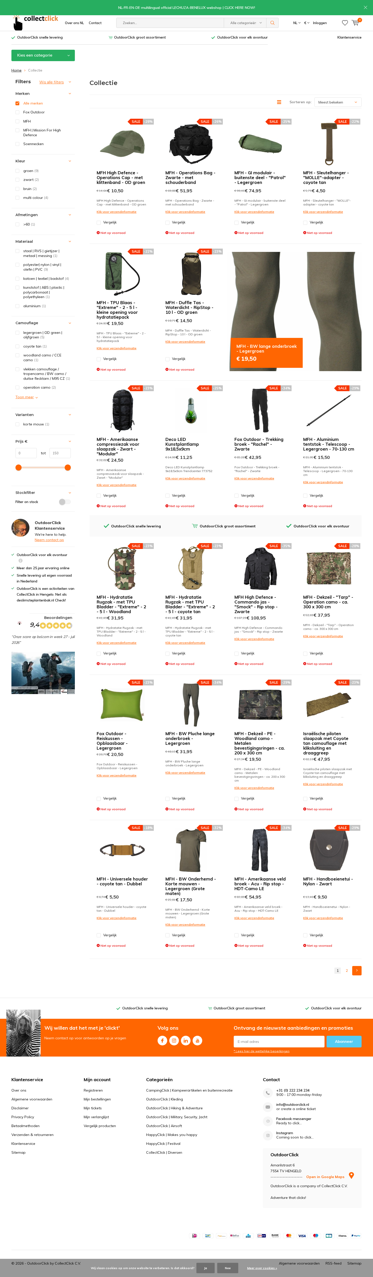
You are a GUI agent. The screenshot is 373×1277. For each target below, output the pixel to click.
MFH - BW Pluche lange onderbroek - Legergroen (190, 738)
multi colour (35, 197)
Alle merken (33, 103)
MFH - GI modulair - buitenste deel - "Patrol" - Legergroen (260, 177)
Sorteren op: (301, 102)
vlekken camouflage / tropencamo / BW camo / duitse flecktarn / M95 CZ (46, 374)
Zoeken (272, 23)
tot (41, 453)
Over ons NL (74, 23)
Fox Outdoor (34, 112)
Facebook (162, 1040)
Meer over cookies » (262, 1268)
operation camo (39, 387)
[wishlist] (345, 22)
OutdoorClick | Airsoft (164, 1126)
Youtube (197, 1040)
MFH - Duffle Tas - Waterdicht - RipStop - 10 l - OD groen (189, 307)
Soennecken (33, 144)
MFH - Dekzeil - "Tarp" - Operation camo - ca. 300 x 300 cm (328, 601)
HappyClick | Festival (163, 1143)
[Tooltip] (21, 561)
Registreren (93, 1090)
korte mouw (36, 424)
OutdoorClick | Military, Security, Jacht (176, 1117)
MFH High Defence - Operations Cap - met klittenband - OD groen (121, 177)
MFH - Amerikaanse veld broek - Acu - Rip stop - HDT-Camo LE (260, 883)
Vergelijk (110, 222)
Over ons (18, 1090)
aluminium (34, 306)
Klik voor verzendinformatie (117, 212)
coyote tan (35, 346)
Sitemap (18, 1152)
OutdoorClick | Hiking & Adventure (174, 1108)
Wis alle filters (51, 82)
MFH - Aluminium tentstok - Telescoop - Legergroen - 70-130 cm (328, 444)
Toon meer (24, 397)
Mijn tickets (93, 1108)
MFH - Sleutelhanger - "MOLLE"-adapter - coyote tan (326, 177)
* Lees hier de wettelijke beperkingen (262, 1051)
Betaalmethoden (25, 1126)
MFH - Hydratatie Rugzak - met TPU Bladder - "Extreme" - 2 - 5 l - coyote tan (190, 604)
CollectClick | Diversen (164, 1152)
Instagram (174, 1040)
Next (357, 970)
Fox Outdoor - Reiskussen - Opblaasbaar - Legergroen (112, 741)
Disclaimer (20, 1108)
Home (16, 70)
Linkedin (186, 1040)
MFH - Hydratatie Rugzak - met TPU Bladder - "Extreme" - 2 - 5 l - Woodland (121, 604)
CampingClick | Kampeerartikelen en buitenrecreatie (189, 1090)
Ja (205, 1268)
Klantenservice (349, 37)
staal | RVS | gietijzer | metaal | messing (41, 253)
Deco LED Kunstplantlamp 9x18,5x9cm (182, 444)
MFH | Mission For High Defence (42, 132)
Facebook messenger (293, 1119)
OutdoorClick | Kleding (164, 1099)
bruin (30, 188)
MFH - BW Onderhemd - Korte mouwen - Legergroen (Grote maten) (190, 886)
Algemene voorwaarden (31, 1099)
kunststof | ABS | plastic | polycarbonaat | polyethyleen (43, 292)
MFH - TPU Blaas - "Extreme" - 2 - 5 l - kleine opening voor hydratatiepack (117, 310)
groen (31, 170)
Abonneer (344, 1041)
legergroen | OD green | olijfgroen (42, 335)
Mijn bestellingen (97, 1099)
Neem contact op (49, 540)
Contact (95, 23)
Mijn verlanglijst (96, 1117)
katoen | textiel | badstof (46, 278)
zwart (31, 179)
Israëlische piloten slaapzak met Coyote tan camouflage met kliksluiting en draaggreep (325, 743)
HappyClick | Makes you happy (171, 1134)
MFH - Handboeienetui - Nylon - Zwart (328, 881)
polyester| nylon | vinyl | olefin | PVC (42, 267)
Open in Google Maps (325, 1177)
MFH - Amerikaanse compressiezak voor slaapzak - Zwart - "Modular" (118, 446)
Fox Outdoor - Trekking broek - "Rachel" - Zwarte (258, 444)
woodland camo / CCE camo (42, 357)
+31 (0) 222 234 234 (293, 1090)
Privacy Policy (22, 1117)
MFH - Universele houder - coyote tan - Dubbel (122, 881)
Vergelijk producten (100, 1126)
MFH (27, 121)
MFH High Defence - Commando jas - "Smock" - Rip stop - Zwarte (256, 604)
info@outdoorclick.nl (292, 1104)
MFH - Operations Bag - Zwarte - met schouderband (190, 177)
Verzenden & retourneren (32, 1134)
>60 (29, 224)
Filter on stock (26, 501)
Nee (228, 1268)
